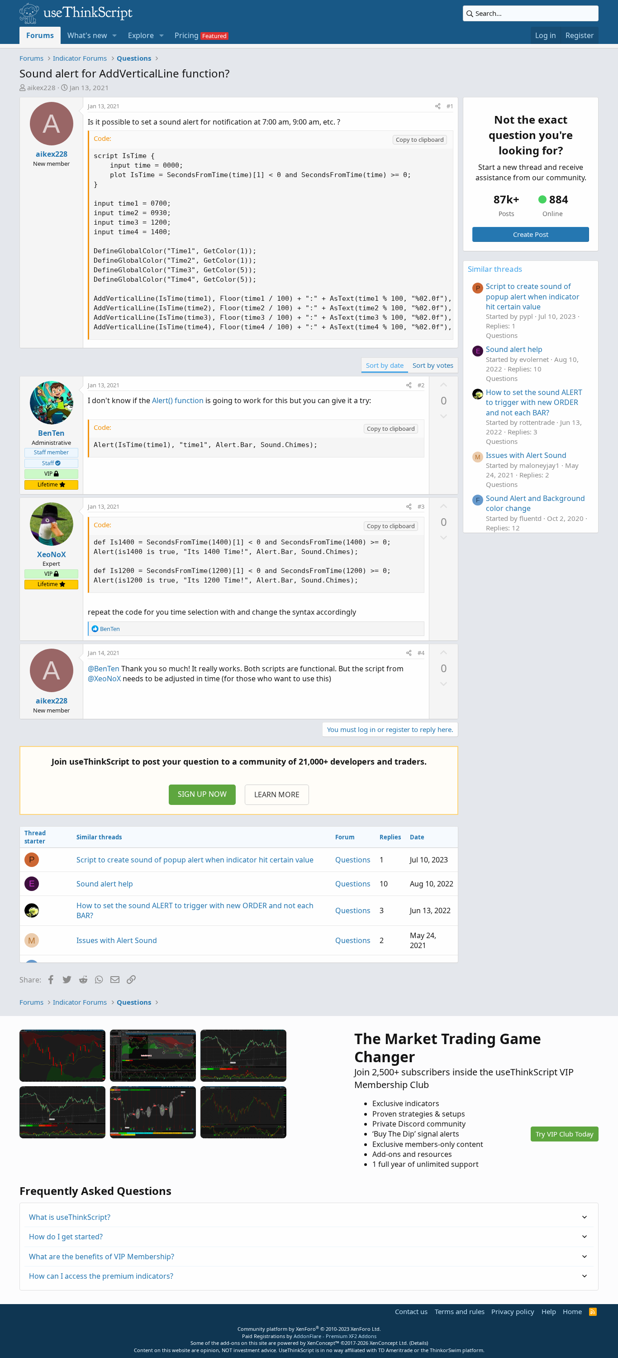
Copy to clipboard (420, 139)
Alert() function (178, 400)
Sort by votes (433, 365)
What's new (87, 35)
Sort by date (385, 365)
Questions (353, 860)
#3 (421, 506)
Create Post (530, 234)
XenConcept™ (323, 1342)
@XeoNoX (104, 679)
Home (572, 1311)
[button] (114, 35)
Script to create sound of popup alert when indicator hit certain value (195, 860)
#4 (421, 653)
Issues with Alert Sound (116, 940)
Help (549, 1311)
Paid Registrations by (309, 1336)
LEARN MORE (276, 794)
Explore (141, 35)
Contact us (411, 1311)
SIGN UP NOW (202, 794)
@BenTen (103, 669)
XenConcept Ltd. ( (390, 1342)
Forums (40, 35)
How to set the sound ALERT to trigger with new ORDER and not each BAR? (534, 402)
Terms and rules (460, 1311)
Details (419, 1342)
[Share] (437, 106)
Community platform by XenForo (309, 1328)
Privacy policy (512, 1311)
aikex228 (41, 87)
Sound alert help (104, 884)
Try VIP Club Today (565, 1133)
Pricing (187, 35)
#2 (421, 385)
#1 (450, 106)
